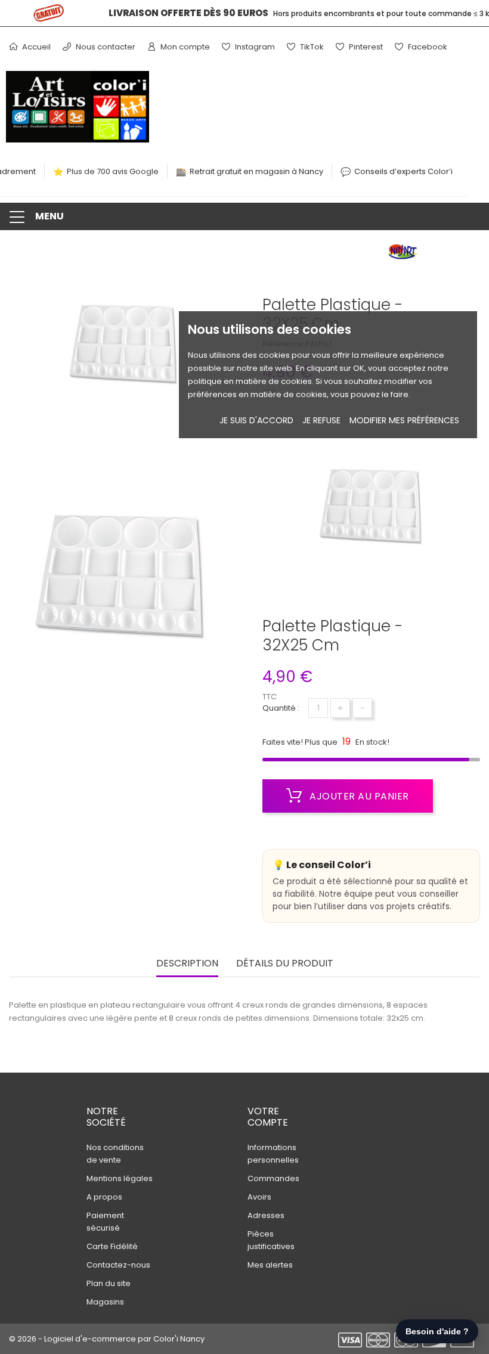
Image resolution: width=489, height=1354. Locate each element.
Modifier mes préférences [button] (404, 420)
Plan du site (108, 1283)
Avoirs (259, 1197)
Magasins (105, 1301)
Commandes (273, 1178)
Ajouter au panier (358, 796)
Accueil (35, 46)
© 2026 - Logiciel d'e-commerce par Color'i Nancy (107, 1338)
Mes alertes (270, 1265)
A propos (104, 1197)
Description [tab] (187, 964)
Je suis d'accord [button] (256, 420)
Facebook (426, 46)
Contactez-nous (118, 1265)
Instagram (254, 46)
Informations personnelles (273, 1154)
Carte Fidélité (112, 1246)
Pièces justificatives (271, 1240)
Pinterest (365, 46)
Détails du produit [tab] (284, 964)
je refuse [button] (321, 420)
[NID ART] (402, 255)
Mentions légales (119, 1178)
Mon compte (184, 46)
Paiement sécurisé (105, 1222)
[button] (244, 216)
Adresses (265, 1215)
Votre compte (267, 1116)
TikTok (311, 46)
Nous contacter (104, 46)
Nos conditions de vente (115, 1154)
